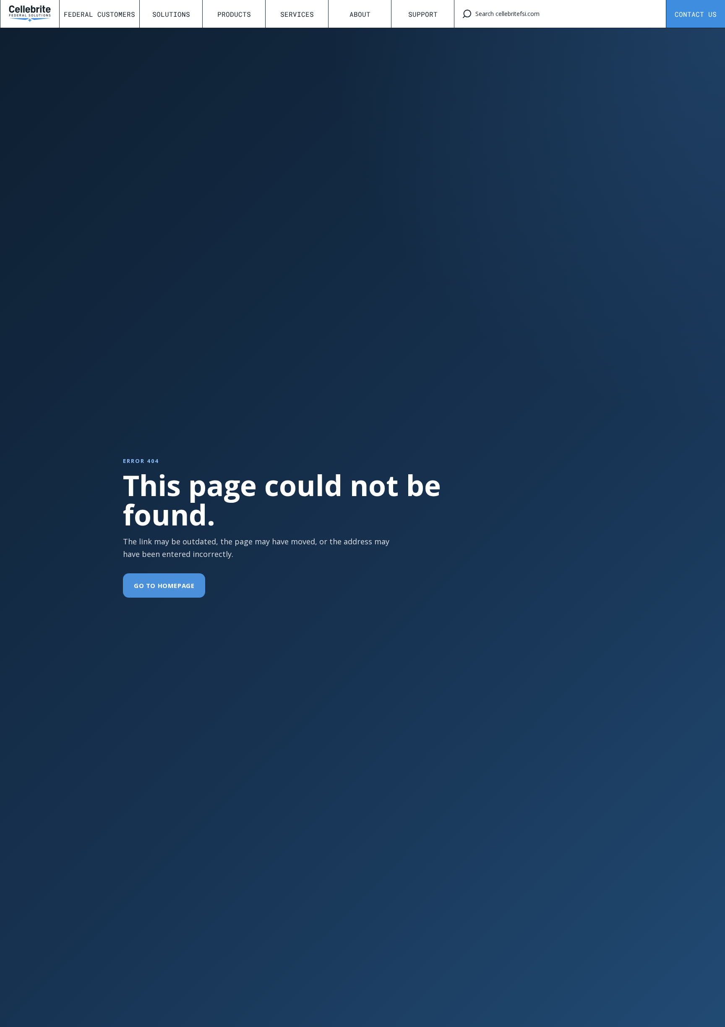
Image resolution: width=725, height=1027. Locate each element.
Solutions (171, 14)
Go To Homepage (164, 585)
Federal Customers (99, 14)
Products (234, 14)
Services (297, 14)
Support (423, 14)
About (359, 14)
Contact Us (696, 14)
